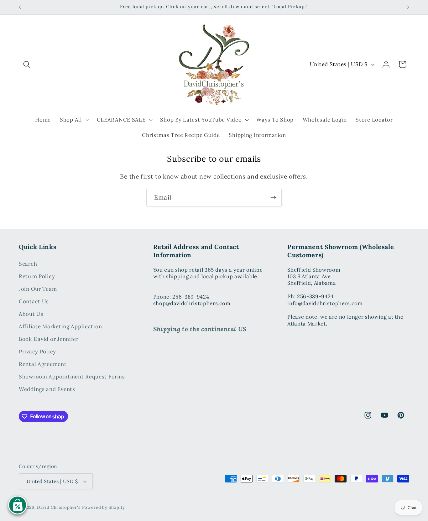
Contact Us (34, 301)
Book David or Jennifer (49, 339)
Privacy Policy (37, 351)
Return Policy (37, 276)
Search (28, 263)
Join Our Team (38, 288)
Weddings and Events (47, 389)
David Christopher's (59, 507)
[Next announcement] (408, 7)
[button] (27, 64)
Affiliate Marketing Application (60, 326)
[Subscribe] (273, 197)
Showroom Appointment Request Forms (72, 376)
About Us (31, 313)
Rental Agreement (43, 364)
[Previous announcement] (20, 7)
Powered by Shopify (103, 507)
